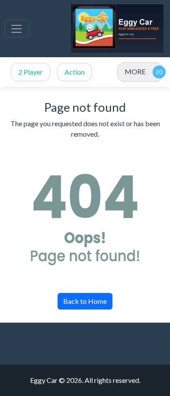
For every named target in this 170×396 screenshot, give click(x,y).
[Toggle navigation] (16, 29)
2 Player (30, 72)
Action (75, 72)
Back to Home (85, 301)
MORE (135, 71)
